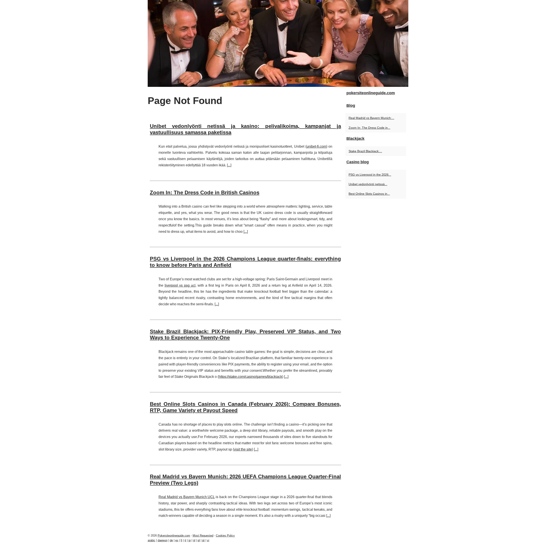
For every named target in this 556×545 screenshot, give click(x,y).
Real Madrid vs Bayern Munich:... (371, 118)
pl (199, 540)
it (185, 540)
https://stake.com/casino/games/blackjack (250, 376)
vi (208, 540)
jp (190, 540)
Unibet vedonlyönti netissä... (368, 184)
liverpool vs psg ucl (180, 285)
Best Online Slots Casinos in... (369, 193)
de (171, 540)
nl (194, 540)
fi (181, 540)
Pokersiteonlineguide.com (174, 535)
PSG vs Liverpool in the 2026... (370, 174)
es (176, 540)
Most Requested (203, 535)
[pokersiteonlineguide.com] (278, 43)
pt (203, 540)
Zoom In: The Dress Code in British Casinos (204, 192)
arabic (151, 540)
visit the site (243, 449)
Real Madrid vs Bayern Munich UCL (187, 497)
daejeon (162, 540)
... (229, 165)
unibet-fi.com (316, 146)
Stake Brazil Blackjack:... (365, 151)
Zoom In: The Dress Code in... (369, 127)
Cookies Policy (225, 535)
